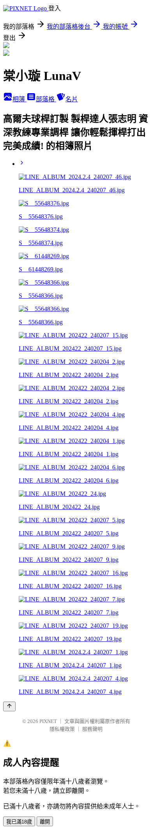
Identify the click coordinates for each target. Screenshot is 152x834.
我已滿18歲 (19, 822)
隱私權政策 (62, 729)
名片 (71, 99)
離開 (45, 822)
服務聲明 (92, 729)
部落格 (46, 99)
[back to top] (9, 706)
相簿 (19, 99)
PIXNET (48, 721)
